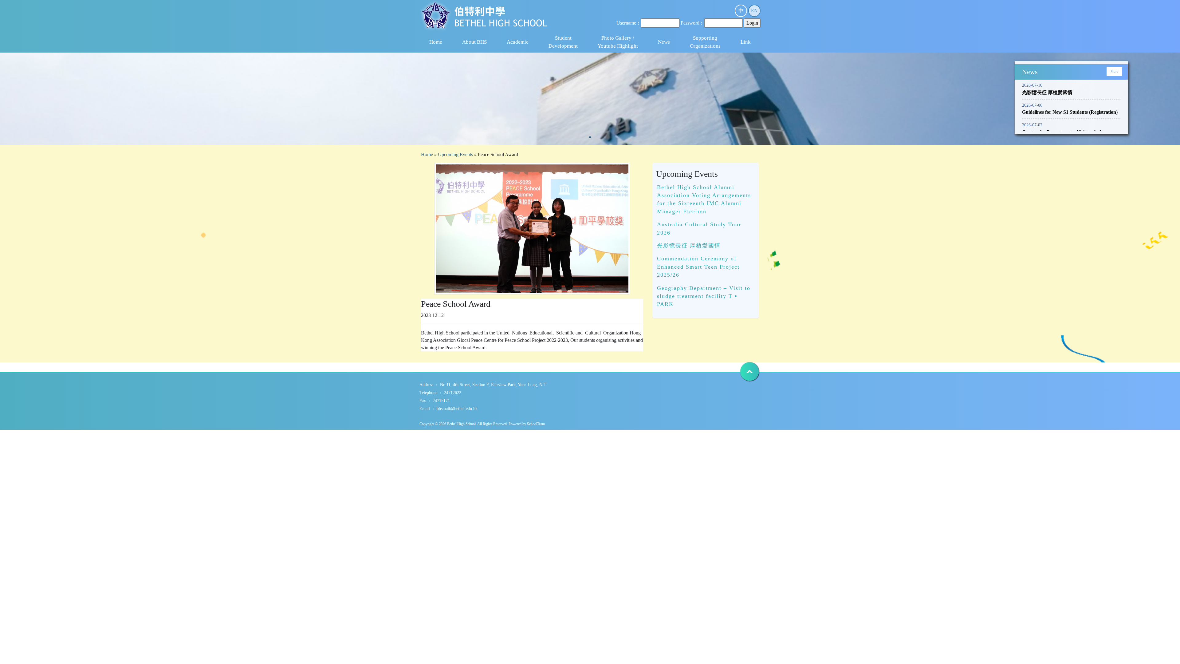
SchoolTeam (536, 424)
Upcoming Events (455, 154)
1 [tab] (590, 137)
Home (435, 42)
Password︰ (692, 23)
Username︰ (628, 23)
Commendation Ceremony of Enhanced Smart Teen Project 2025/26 (698, 266)
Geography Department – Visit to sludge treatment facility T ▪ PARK (703, 296)
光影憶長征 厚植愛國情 (689, 246)
